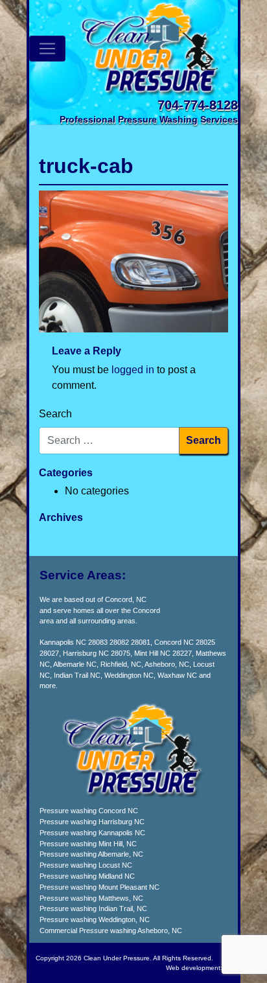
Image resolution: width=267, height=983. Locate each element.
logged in (132, 369)
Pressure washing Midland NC (87, 876)
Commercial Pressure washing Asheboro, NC (111, 930)
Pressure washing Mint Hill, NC (88, 844)
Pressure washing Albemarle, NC (91, 854)
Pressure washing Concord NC (89, 811)
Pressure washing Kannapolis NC (92, 833)
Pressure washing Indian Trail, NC (93, 908)
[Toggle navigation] (47, 49)
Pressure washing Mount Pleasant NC (99, 887)
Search (55, 413)
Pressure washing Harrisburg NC (92, 822)
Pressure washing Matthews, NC (91, 898)
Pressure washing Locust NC (86, 865)
